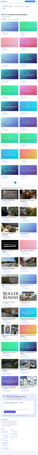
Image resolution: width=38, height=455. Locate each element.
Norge (23, 6)
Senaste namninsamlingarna (13, 19)
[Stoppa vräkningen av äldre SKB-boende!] (28, 264)
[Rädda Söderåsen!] (28, 214)
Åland (5, 8)
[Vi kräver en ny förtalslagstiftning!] (9, 197)
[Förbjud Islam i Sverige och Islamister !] (9, 349)
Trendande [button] (4, 19)
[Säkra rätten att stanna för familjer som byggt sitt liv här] (28, 198)
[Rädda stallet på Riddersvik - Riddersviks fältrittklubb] (9, 367)
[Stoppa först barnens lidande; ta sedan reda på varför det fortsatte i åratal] (9, 316)
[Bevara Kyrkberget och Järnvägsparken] (28, 247)
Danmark (12, 6)
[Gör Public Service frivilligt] (28, 298)
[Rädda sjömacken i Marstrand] (28, 366)
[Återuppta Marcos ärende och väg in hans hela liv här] (9, 333)
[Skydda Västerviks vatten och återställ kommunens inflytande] (28, 384)
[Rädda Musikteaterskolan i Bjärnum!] (28, 281)
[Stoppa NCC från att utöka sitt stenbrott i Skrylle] (9, 282)
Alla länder (6, 6)
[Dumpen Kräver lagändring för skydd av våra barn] (28, 350)
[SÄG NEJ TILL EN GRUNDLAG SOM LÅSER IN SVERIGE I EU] (28, 333)
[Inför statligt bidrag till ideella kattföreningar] (9, 231)
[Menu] (36, 1)
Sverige (29, 6)
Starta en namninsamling (30, 1)
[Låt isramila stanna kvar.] (28, 230)
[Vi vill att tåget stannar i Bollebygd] (9, 298)
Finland (18, 6)
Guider (2, 429)
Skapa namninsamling (10, 411)
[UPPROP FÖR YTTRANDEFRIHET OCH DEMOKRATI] (9, 248)
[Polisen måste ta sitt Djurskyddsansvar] (9, 214)
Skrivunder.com (4, 1)
